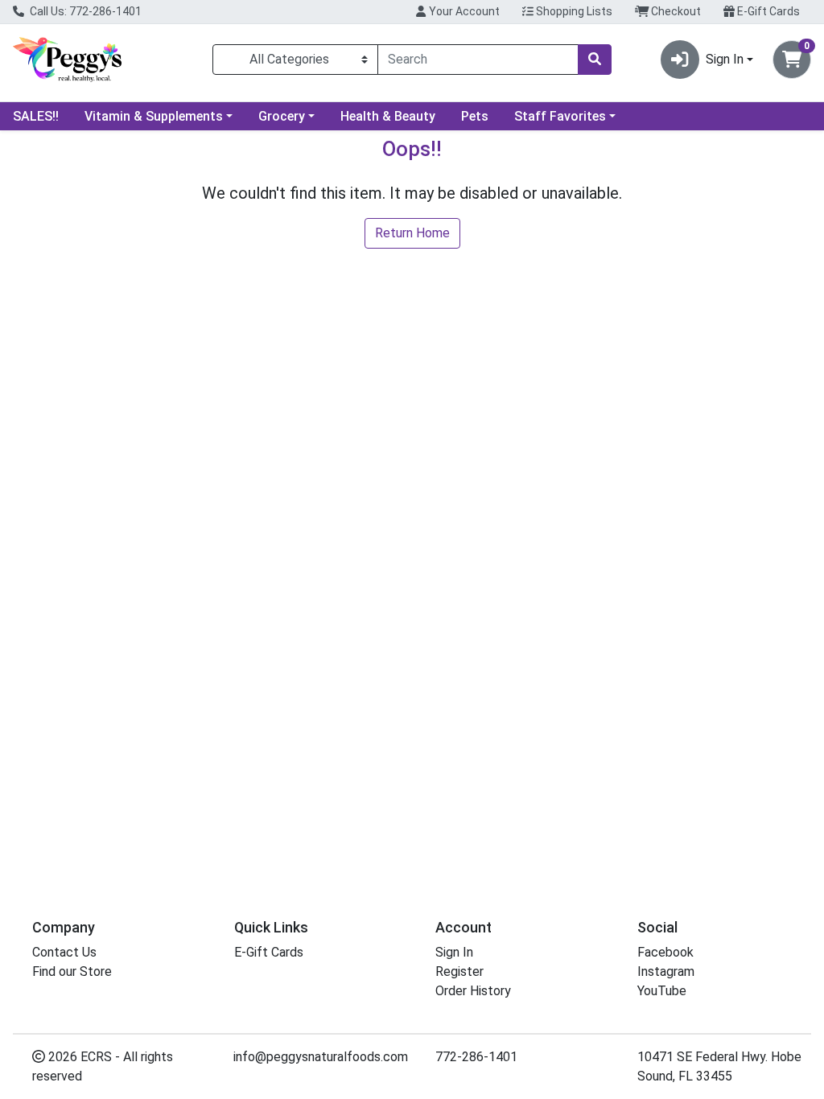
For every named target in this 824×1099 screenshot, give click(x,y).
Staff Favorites (560, 116)
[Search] (595, 59)
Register (459, 971)
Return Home (412, 233)
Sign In (454, 952)
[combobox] (478, 59)
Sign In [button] (725, 59)
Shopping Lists (573, 11)
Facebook (665, 952)
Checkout (675, 11)
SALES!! (36, 116)
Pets (474, 116)
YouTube (661, 990)
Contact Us (64, 952)
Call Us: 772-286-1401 (84, 11)
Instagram (665, 971)
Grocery (281, 116)
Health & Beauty (387, 116)
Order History (473, 990)
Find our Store (72, 971)
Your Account (463, 11)
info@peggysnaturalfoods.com (320, 1056)
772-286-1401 (476, 1056)
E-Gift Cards (767, 11)
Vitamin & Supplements (153, 116)
